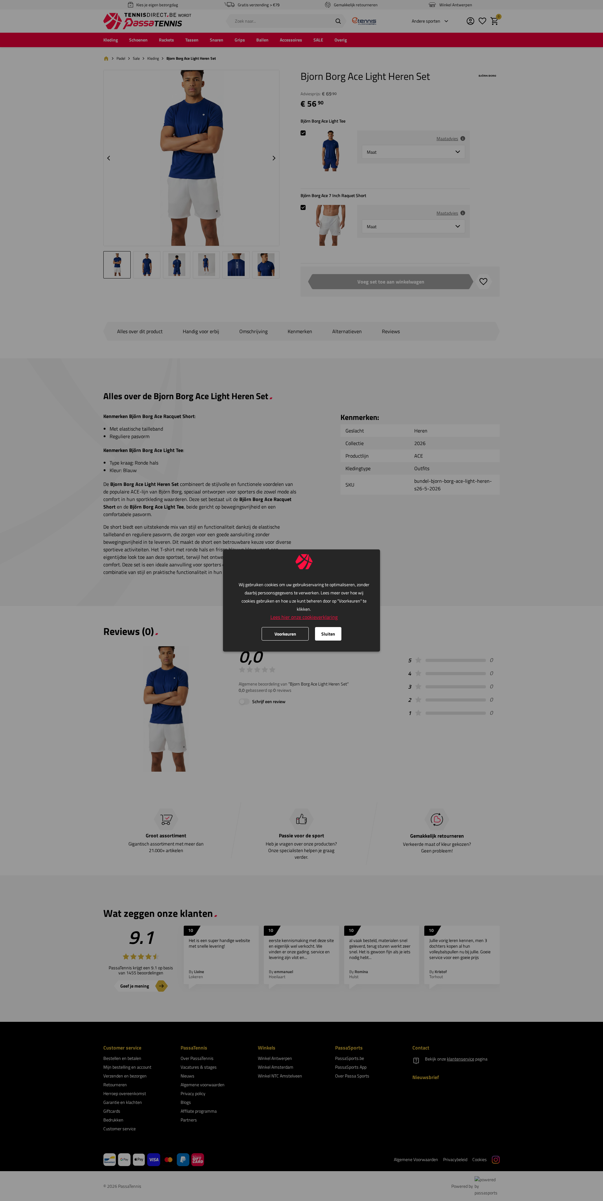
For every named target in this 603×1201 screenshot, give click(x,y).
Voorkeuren (285, 634)
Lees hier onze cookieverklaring (304, 617)
